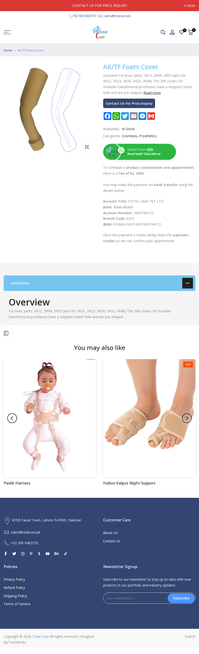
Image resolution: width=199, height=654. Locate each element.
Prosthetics (148, 136)
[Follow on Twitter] (14, 554)
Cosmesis (129, 136)
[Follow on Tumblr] (39, 554)
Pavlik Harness (17, 483)
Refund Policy (14, 587)
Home (8, 50)
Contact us (111, 541)
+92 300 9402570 (84, 16)
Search (190, 636)
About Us (110, 532)
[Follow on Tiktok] (65, 554)
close (10, 5)
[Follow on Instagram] (23, 554)
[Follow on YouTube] (48, 554)
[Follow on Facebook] (6, 554)
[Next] (187, 418)
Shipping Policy (15, 596)
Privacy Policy (14, 579)
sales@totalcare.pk (117, 16)
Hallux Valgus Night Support (129, 483)
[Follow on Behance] (56, 554)
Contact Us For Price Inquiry (129, 103)
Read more (152, 93)
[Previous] (12, 418)
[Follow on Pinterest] (31, 554)
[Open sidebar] (6, 333)
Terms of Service (17, 604)
